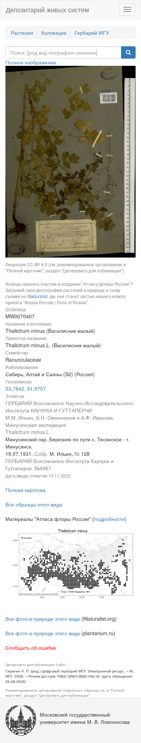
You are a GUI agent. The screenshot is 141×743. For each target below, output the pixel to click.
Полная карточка (25, 489)
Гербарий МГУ (91, 32)
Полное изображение (30, 62)
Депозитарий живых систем (47, 9)
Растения (22, 32)
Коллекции (54, 32)
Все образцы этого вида (33, 504)
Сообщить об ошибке (30, 647)
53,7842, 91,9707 (25, 388)
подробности (109, 518)
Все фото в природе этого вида (42, 618)
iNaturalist (37, 296)
